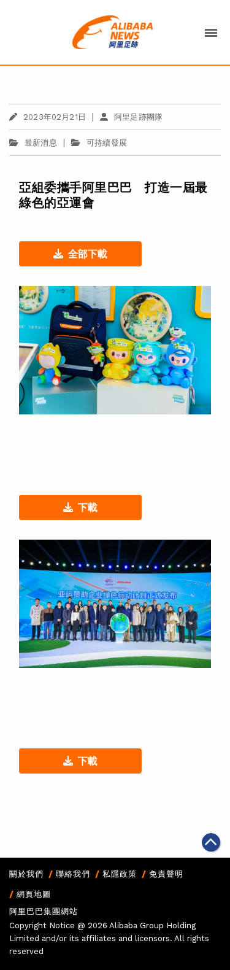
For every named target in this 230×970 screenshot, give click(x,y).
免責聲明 (166, 874)
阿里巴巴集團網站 (43, 911)
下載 (88, 507)
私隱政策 (119, 874)
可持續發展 (106, 142)
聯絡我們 (73, 874)
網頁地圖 (34, 894)
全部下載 (87, 254)
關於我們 (26, 874)
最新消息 (41, 142)
